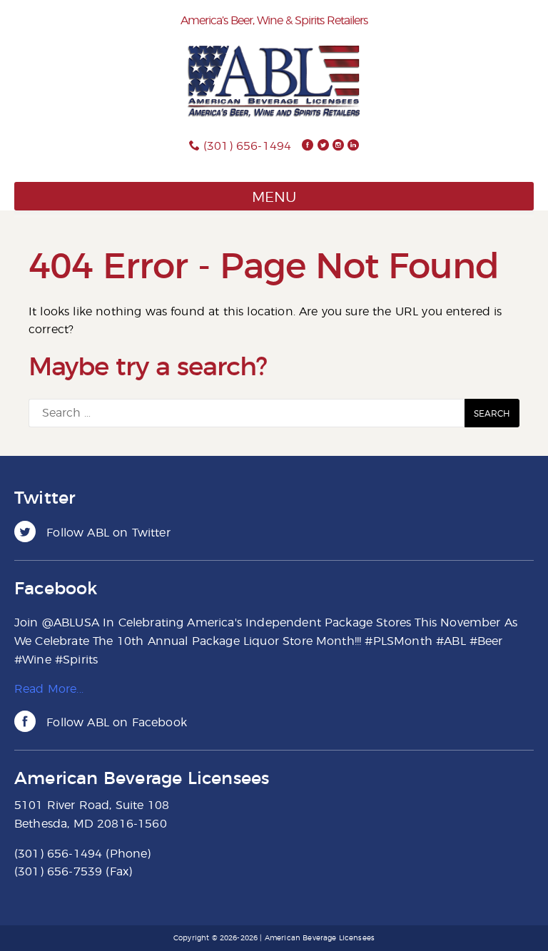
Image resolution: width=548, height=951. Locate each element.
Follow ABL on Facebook (115, 722)
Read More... (48, 689)
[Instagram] (338, 146)
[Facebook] (307, 146)
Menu (274, 197)
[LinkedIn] (353, 146)
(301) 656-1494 (247, 146)
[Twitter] (323, 146)
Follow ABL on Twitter (107, 533)
